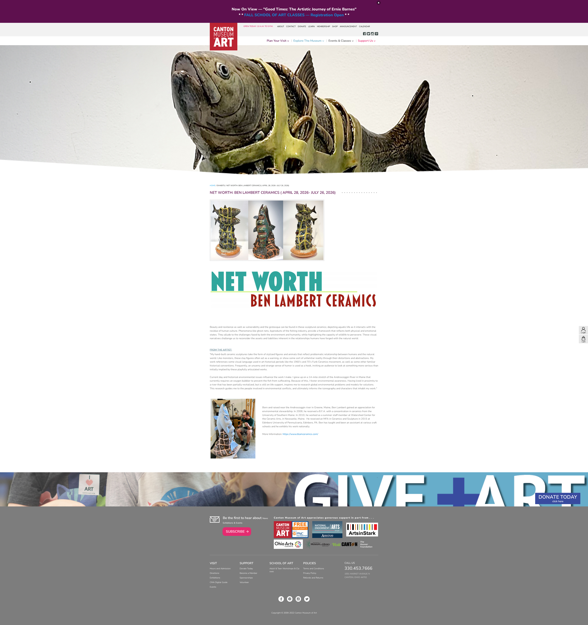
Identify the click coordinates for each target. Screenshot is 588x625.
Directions (214, 573)
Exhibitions (215, 577)
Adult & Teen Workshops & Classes (284, 570)
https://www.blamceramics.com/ (300, 434)
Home (212, 185)
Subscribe (235, 531)
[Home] (223, 36)
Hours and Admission (220, 568)
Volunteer (244, 582)
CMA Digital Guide (218, 582)
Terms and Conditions (313, 568)
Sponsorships (246, 577)
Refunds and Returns (313, 577)
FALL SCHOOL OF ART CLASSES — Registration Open (294, 15)
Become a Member (248, 573)
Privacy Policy (309, 573)
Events (213, 586)
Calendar (364, 26)
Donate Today (558, 497)
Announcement (348, 26)
